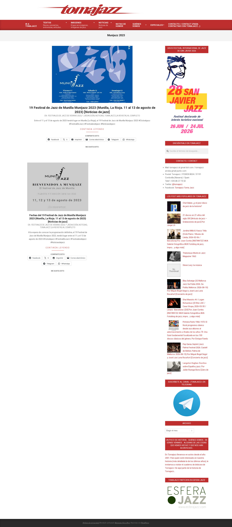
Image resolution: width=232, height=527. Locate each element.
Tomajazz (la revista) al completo (122, 116)
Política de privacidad (91, 523)
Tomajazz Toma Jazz (184, 187)
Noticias (99, 116)
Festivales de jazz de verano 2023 (65, 116)
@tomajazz (177, 184)
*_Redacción (88, 116)
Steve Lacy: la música (192, 265)
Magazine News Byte (122, 523)
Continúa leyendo (92, 129)
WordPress (145, 523)
